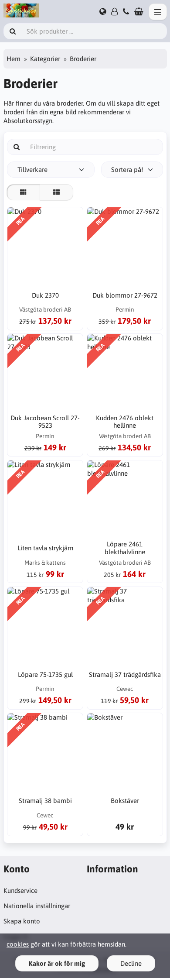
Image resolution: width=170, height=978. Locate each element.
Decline (131, 963)
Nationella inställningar (36, 905)
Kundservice (20, 890)
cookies (18, 944)
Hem (13, 58)
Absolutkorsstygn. (28, 120)
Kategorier (45, 58)
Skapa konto (21, 921)
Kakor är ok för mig (57, 963)
